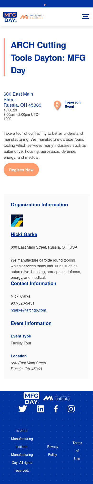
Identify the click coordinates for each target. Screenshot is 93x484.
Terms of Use (77, 450)
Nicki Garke (24, 234)
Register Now (21, 169)
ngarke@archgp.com (28, 310)
